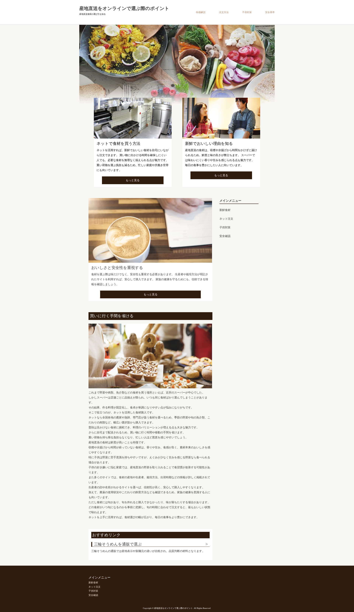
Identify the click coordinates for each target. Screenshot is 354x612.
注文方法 (224, 12)
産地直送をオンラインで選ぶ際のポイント (124, 8)
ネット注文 (226, 218)
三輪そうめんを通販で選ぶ (118, 544)
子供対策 (247, 12)
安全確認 (224, 236)
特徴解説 (201, 12)
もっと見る (133, 180)
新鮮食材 (224, 210)
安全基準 (270, 12)
